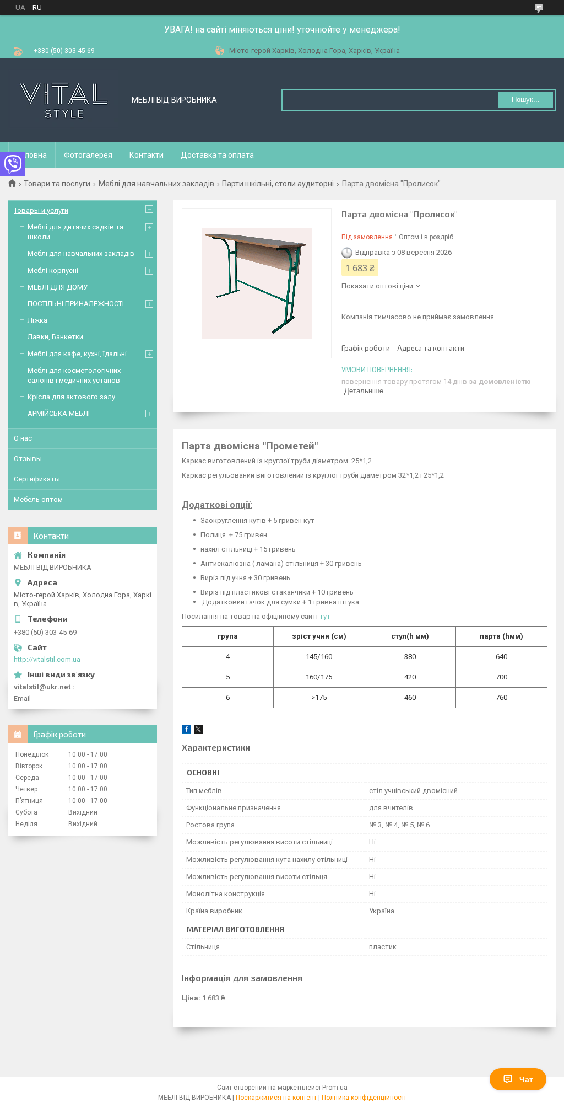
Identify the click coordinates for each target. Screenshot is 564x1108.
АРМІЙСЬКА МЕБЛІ (59, 413)
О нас (23, 438)
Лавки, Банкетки (55, 337)
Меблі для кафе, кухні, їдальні (77, 354)
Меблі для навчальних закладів (156, 183)
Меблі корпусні (53, 270)
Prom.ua (335, 1087)
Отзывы (28, 458)
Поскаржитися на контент (276, 1097)
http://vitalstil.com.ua (47, 659)
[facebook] (186, 731)
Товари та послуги (57, 183)
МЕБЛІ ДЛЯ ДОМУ (58, 287)
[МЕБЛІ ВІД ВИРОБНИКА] (63, 100)
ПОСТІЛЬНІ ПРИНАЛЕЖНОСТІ (76, 303)
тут (324, 616)
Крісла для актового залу (71, 397)
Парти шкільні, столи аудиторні (278, 183)
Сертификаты (37, 479)
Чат (526, 1079)
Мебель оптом (38, 499)
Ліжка (37, 320)
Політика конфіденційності (364, 1097)
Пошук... (526, 99)
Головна (32, 155)
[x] (198, 731)
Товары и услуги (41, 210)
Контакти (146, 155)
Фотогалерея (88, 155)
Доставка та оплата (217, 155)
